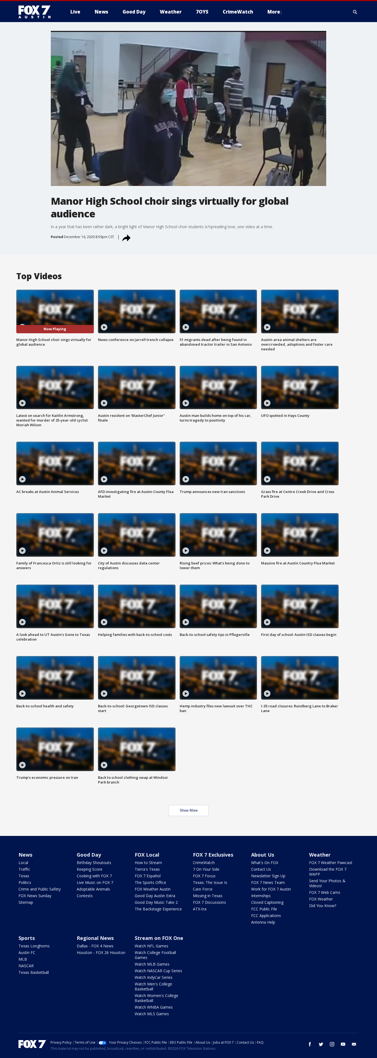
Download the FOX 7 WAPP (327, 872)
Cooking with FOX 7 (94, 875)
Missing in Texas (207, 895)
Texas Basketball (33, 972)
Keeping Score (89, 869)
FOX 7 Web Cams (324, 892)
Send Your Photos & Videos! (327, 883)
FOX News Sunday (34, 895)
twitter (321, 1044)
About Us (262, 854)
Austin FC (26, 952)
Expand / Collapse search (355, 12)
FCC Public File (264, 909)
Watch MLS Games (152, 1013)
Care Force (203, 889)
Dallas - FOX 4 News (95, 945)
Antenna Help (263, 922)
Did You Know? (322, 905)
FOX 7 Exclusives (213, 854)
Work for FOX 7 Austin (271, 889)
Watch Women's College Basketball (156, 998)
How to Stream (148, 862)
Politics (24, 882)
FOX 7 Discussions (209, 902)
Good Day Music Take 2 (156, 902)
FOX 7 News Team (268, 882)
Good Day (89, 854)
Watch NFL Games (151, 945)
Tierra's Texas (147, 869)
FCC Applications (266, 915)
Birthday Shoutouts (94, 862)
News (25, 854)
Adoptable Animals (93, 889)
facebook (310, 1044)
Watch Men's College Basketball (153, 986)
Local (23, 862)
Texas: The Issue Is (210, 882)
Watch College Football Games (155, 955)
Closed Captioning (267, 902)
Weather (320, 854)
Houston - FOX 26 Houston (101, 952)
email (354, 1044)
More (273, 12)
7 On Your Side (206, 869)
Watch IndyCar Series (153, 977)
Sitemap (25, 902)
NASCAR (26, 965)
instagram (332, 1044)
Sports (26, 938)
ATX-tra (199, 909)
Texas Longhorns (34, 945)
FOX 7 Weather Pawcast (330, 862)
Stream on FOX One (159, 938)
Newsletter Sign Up (268, 875)
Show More (189, 810)
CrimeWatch (204, 862)
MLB (22, 959)
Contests (85, 895)
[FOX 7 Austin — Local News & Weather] (36, 11)
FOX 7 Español (148, 875)
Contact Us (261, 869)
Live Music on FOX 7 (95, 882)
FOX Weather (321, 899)
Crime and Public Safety (39, 889)
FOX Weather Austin (153, 889)
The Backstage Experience (158, 909)
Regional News (95, 938)
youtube (343, 1044)
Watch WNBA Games (154, 1007)
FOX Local (147, 854)
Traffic (24, 869)
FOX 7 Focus (204, 875)
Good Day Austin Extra (155, 895)
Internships (261, 895)
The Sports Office (150, 882)
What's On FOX (264, 862)
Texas (23, 875)
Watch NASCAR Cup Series (158, 970)
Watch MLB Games (152, 964)
